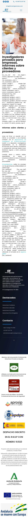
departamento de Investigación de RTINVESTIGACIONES (14, 140)
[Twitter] (8, 1)
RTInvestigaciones (7, 164)
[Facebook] (4, 1)
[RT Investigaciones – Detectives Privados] (10, 272)
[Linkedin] (6, 1)
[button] (14, 340)
